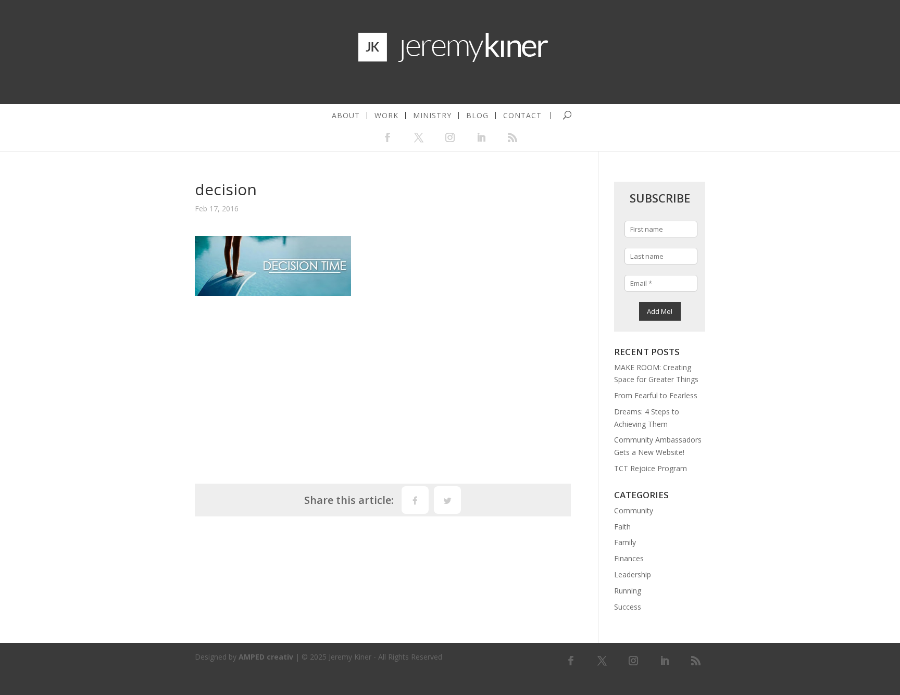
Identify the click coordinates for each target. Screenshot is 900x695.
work (386, 115)
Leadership (632, 574)
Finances (629, 558)
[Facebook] (415, 500)
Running (627, 591)
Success (627, 607)
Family (625, 542)
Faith (622, 527)
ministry (432, 115)
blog (477, 115)
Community (633, 510)
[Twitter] (447, 500)
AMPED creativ (266, 657)
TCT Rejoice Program (650, 468)
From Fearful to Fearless (655, 395)
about (346, 115)
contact (522, 115)
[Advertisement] (383, 385)
